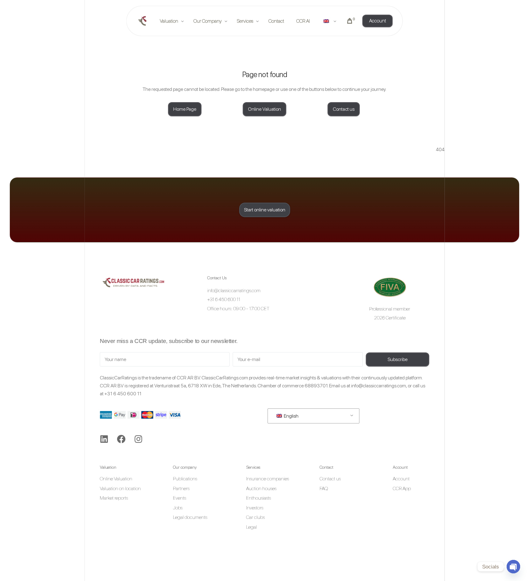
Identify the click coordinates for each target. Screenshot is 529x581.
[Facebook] (121, 439)
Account (400, 467)
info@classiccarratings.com (378, 386)
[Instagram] (138, 439)
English (290, 416)
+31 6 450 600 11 (122, 394)
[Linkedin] (104, 439)
